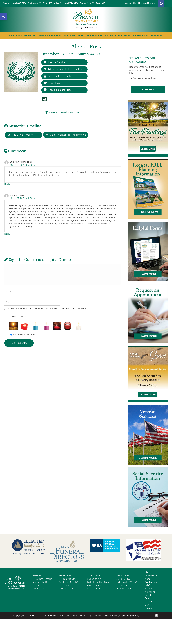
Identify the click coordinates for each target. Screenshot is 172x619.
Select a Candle (18, 316)
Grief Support (149, 587)
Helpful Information (116, 35)
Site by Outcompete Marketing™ (102, 615)
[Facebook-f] (156, 615)
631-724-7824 (67, 588)
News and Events (150, 593)
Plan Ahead (92, 35)
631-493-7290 (39, 588)
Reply (7, 184)
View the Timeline (23, 134)
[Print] (44, 99)
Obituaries (157, 35)
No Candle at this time (23, 334)
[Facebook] (161, 3)
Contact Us (151, 582)
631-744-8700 (95, 588)
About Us (150, 572)
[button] (3, 16)
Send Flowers (140, 35)
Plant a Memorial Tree (60, 90)
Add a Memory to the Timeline (65, 69)
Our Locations (150, 606)
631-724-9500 (65, 585)
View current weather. (64, 112)
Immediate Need (151, 577)
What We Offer (72, 35)
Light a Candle (56, 62)
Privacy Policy (131, 615)
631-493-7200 (37, 585)
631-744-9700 (94, 585)
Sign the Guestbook (59, 76)
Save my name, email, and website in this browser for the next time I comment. (46, 308)
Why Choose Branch (20, 35)
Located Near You (47, 35)
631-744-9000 (122, 585)
